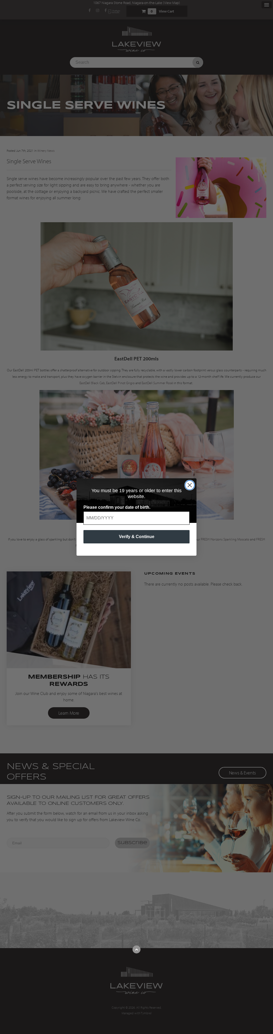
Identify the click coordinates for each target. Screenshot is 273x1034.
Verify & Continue (136, 536)
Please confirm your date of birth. (116, 507)
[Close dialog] (189, 485)
